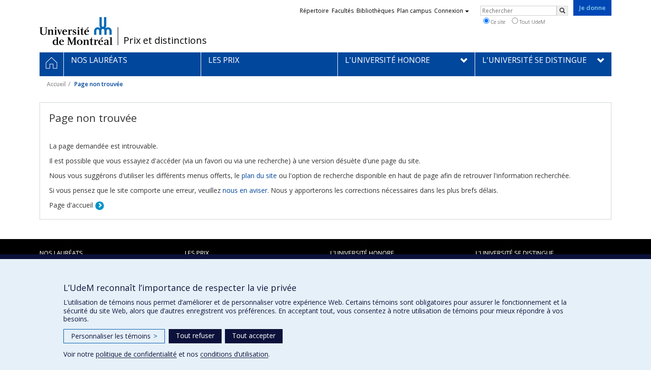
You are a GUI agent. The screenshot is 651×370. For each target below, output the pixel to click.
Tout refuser (195, 335)
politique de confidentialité (136, 354)
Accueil (56, 84)
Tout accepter (253, 335)
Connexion (448, 11)
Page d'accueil (71, 205)
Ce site (497, 21)
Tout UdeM (531, 21)
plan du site (259, 175)
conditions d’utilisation (234, 354)
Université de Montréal (76, 31)
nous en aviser (245, 190)
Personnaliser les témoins (114, 335)
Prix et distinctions (165, 40)
